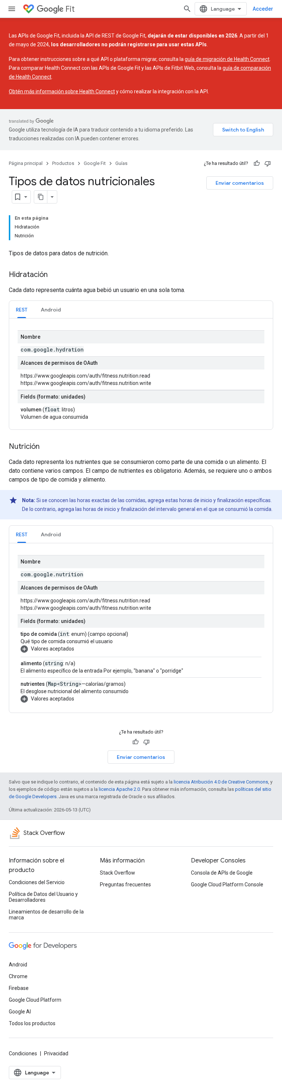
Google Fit (95, 163)
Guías (121, 163)
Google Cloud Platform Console (227, 884)
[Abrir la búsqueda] (187, 8)
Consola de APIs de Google (222, 873)
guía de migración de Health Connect (227, 59)
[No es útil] (267, 163)
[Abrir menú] (11, 9)
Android (18, 965)
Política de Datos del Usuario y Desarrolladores (43, 897)
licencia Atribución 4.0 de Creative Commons (221, 782)
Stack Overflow (117, 873)
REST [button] (22, 309)
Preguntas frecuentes (125, 884)
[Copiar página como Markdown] (40, 197)
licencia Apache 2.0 (119, 789)
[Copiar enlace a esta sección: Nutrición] (47, 447)
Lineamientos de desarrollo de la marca (46, 915)
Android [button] (51, 309)
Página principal (26, 163)
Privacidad (56, 1053)
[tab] (21, 309)
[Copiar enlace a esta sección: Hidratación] (55, 275)
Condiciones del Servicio (37, 882)
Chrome (18, 976)
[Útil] (256, 163)
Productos (63, 163)
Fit (70, 9)
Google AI (20, 1012)
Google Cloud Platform (35, 1000)
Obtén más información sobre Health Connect (62, 91)
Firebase (19, 988)
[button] (139, 649)
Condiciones (23, 1053)
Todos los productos (32, 1023)
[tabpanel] (141, 374)
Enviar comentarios (240, 183)
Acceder (263, 9)
